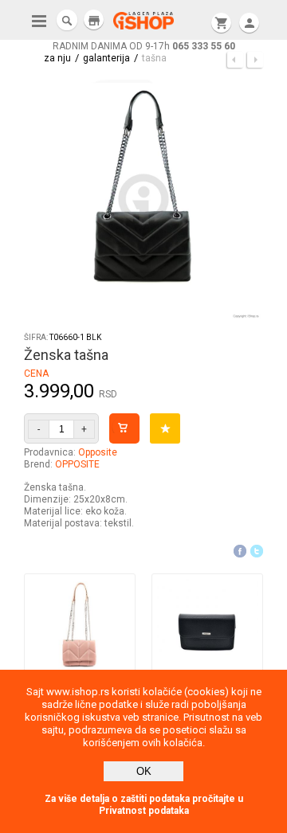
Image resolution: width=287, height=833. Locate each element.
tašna (154, 58)
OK (143, 771)
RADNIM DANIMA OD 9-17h (144, 46)
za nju (57, 58)
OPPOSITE (77, 464)
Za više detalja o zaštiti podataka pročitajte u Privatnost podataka (144, 804)
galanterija (106, 58)
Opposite (97, 452)
